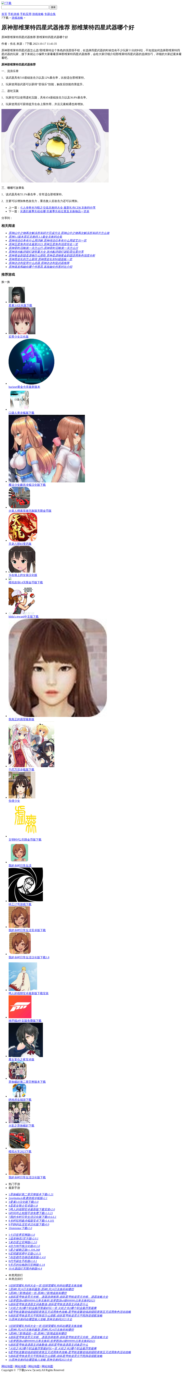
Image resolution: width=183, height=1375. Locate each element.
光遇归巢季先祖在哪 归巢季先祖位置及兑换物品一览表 (54, 211)
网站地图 (7, 1366)
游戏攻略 (38, 14)
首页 (4, 14)
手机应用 (25, 14)
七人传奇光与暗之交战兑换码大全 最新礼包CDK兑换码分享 (58, 207)
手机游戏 (13, 14)
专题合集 (50, 14)
